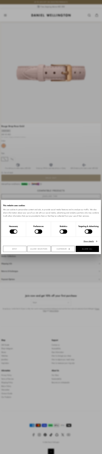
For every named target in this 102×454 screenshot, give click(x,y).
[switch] (38, 231)
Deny (14, 249)
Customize (62, 249)
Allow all (87, 249)
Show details (89, 241)
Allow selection (39, 249)
